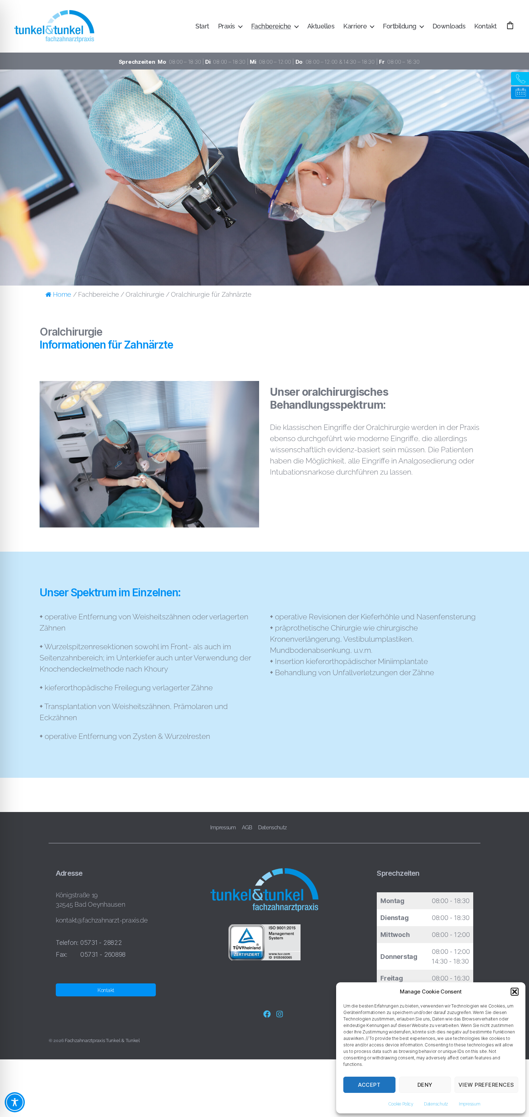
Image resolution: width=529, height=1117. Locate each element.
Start (202, 26)
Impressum (469, 1104)
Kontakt (485, 26)
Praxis (226, 26)
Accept (369, 1084)
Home (62, 294)
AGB (247, 827)
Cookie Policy (400, 1104)
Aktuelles (321, 26)
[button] (514, 991)
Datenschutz (436, 1104)
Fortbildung (399, 26)
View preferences (486, 1084)
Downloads (449, 26)
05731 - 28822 (101, 942)
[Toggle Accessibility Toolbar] (14, 1102)
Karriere (355, 26)
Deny (425, 1084)
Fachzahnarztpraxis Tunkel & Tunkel (102, 1040)
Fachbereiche (271, 26)
